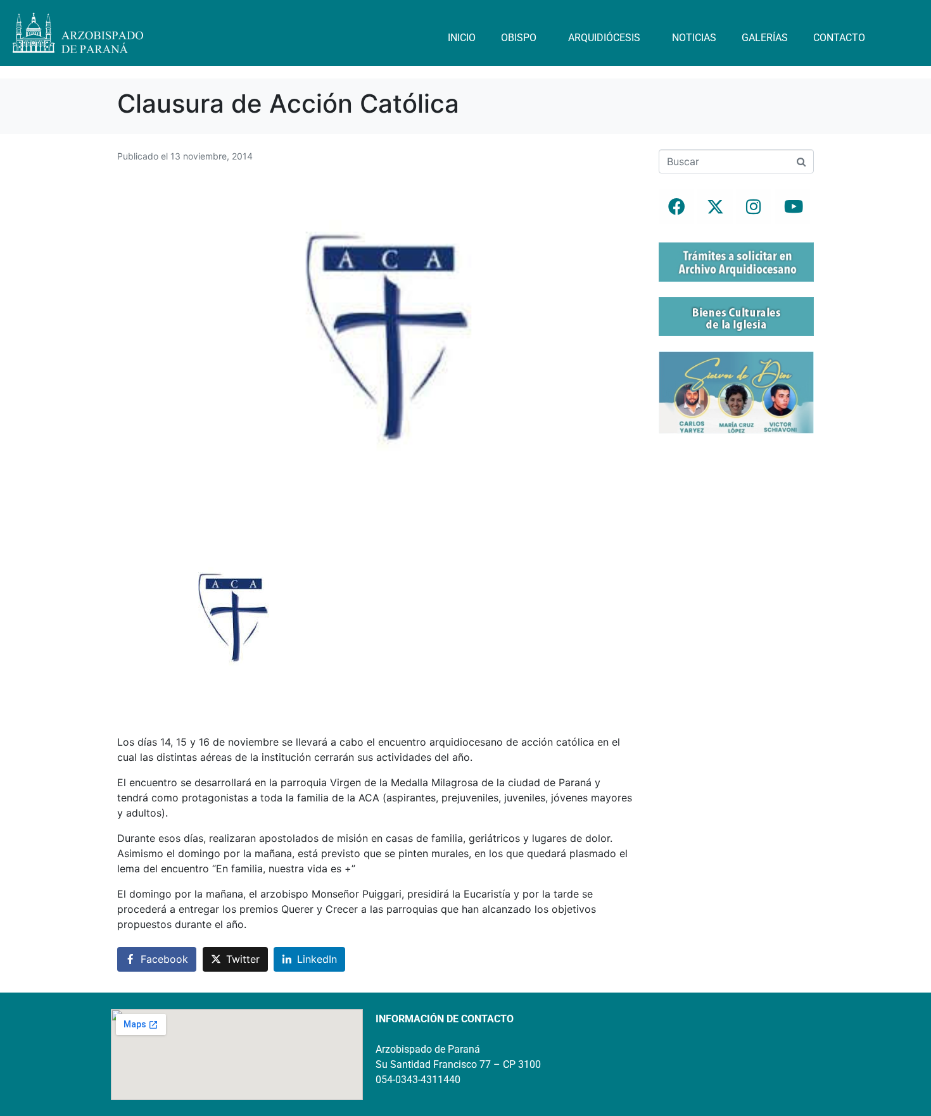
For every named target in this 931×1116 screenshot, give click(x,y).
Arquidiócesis (604, 38)
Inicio (462, 38)
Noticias (694, 38)
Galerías (765, 38)
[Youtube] (792, 206)
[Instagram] (753, 206)
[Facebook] (676, 206)
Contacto (839, 38)
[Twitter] (715, 206)
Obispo (518, 38)
